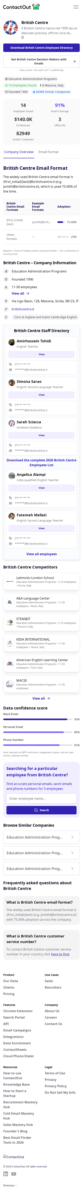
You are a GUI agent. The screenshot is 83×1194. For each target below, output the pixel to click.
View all (38, 698)
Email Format (48, 152)
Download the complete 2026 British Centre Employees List (41, 462)
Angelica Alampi (31, 474)
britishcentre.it (23, 309)
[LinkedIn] (22, 37)
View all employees (41, 554)
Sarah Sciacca (29, 422)
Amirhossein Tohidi (34, 341)
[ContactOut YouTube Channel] (13, 1173)
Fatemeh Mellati (32, 515)
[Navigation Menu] (76, 7)
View (42, 354)
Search (44, 810)
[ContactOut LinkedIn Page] (5, 1173)
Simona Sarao (29, 381)
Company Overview (19, 152)
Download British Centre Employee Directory (41, 48)
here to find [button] (60, 954)
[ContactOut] (23, 6)
